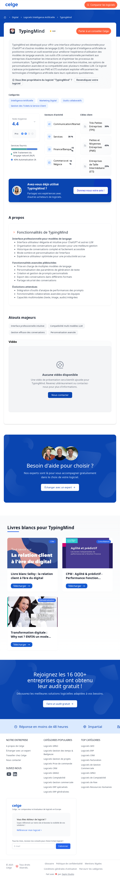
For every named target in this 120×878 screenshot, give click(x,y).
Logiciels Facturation (91, 760)
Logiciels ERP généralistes (56, 791)
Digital (15, 17)
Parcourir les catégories (91, 868)
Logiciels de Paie (89, 782)
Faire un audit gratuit (58, 703)
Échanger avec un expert (58, 487)
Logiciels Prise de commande (58, 763)
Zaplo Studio (68, 874)
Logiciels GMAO (51, 773)
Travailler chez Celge (16, 755)
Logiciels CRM (50, 768)
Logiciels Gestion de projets (57, 758)
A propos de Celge (15, 746)
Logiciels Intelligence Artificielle (39, 17)
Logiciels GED (87, 746)
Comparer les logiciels (102, 4)
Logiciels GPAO (51, 746)
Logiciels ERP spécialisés (56, 787)
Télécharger (19, 586)
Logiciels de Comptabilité (93, 777)
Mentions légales (93, 863)
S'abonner (63, 846)
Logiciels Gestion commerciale (58, 782)
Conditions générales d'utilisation (60, 868)
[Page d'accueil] (11, 4)
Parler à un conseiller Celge (94, 31)
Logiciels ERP (87, 750)
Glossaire (49, 863)
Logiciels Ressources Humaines (96, 787)
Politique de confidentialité (69, 863)
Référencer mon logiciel (28, 830)
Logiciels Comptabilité (54, 777)
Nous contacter (60, 395)
